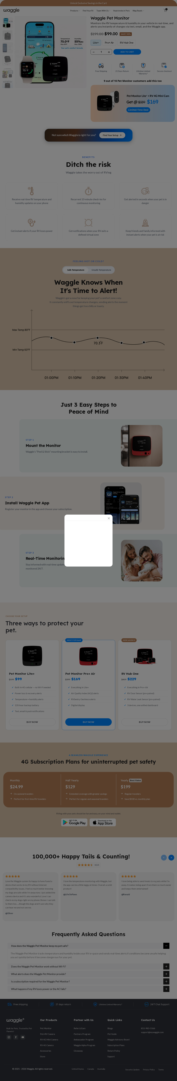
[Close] (108, 518)
